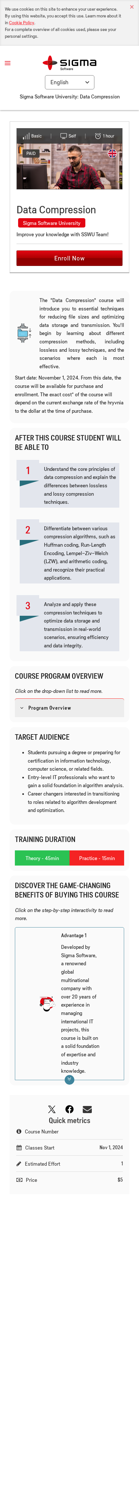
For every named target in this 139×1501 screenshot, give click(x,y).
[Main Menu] (7, 63)
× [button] (132, 7)
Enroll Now (69, 258)
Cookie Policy (21, 22)
